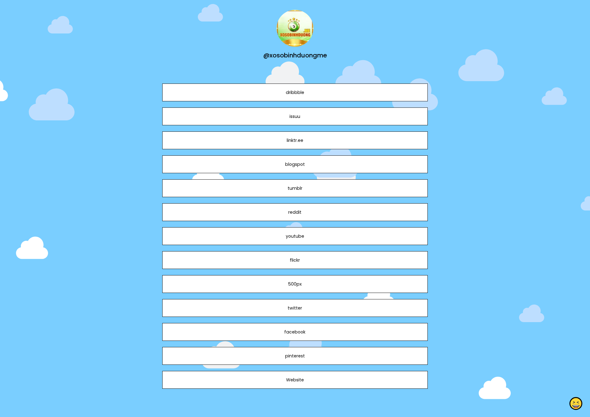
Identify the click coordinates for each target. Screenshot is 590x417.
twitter (295, 308)
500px (295, 284)
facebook (294, 332)
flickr (295, 260)
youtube (295, 236)
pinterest (295, 356)
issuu (294, 116)
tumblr (295, 188)
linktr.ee (295, 140)
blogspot (295, 164)
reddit (294, 212)
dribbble (295, 92)
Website (295, 380)
